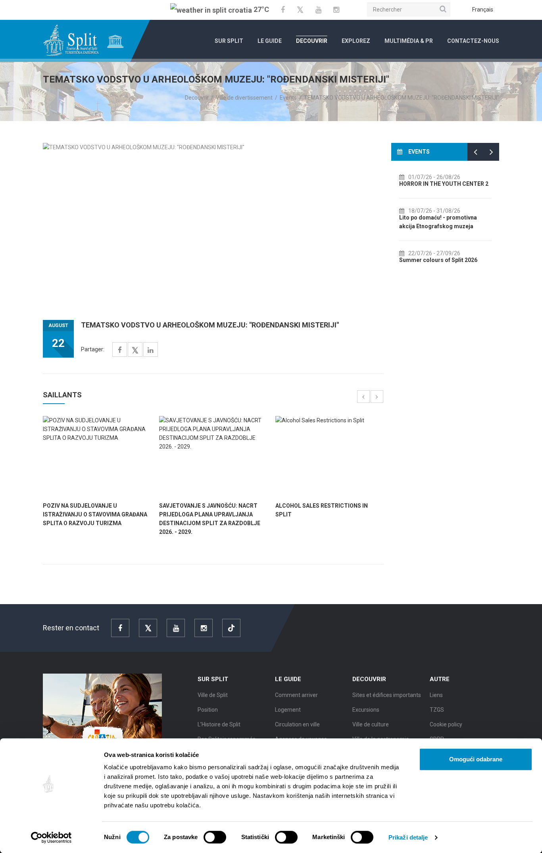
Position (208, 710)
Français (482, 9)
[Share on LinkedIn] (151, 350)
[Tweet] (135, 351)
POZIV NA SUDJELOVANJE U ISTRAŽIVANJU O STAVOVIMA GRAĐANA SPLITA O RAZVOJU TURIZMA (95, 514)
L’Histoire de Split (219, 724)
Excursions (365, 710)
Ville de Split (213, 695)
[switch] (215, 837)
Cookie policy (446, 724)
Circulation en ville (297, 724)
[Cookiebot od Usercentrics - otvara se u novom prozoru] (51, 837)
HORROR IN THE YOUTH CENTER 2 (443, 184)
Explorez (356, 41)
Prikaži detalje (408, 837)
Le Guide (270, 41)
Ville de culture (370, 724)
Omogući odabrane (475, 759)
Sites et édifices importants (386, 695)
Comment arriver (296, 695)
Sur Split (229, 41)
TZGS (437, 710)
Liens (436, 695)
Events (288, 97)
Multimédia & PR (408, 41)
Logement (288, 710)
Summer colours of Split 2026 (438, 260)
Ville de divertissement (244, 97)
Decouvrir (311, 41)
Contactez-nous (473, 41)
